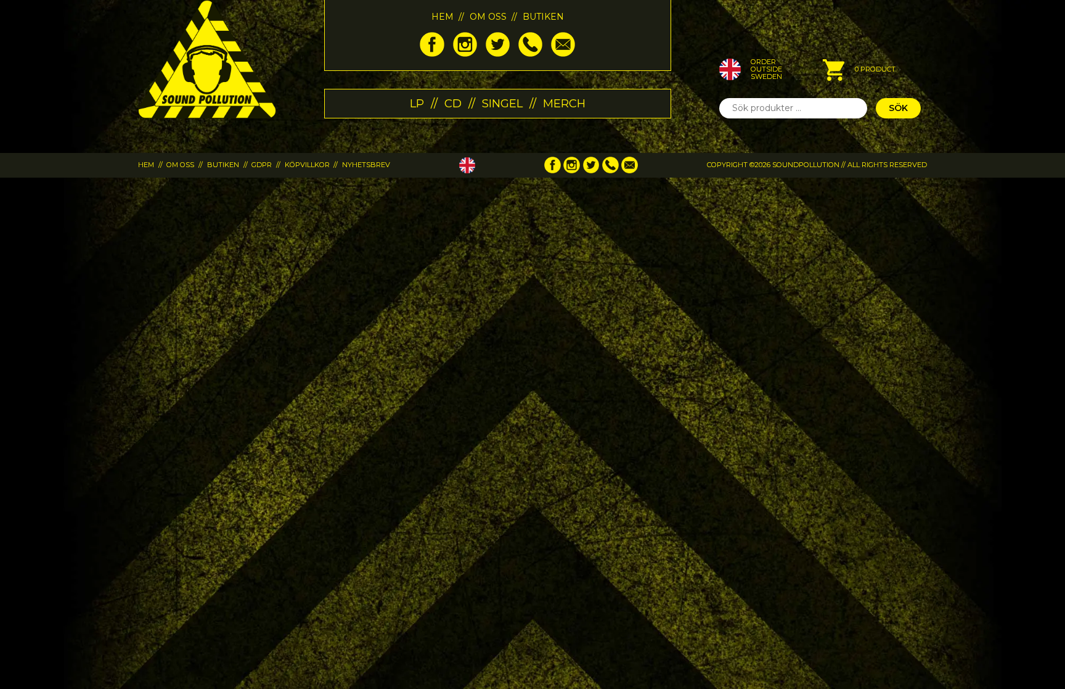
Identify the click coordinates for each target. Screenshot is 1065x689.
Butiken (543, 16)
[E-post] (563, 53)
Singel (502, 103)
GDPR (261, 164)
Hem (442, 16)
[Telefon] (530, 53)
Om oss (488, 16)
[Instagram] (465, 53)
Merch (564, 103)
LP (417, 103)
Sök (898, 107)
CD (453, 103)
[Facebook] (432, 53)
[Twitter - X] (498, 53)
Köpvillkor (307, 164)
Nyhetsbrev (366, 164)
